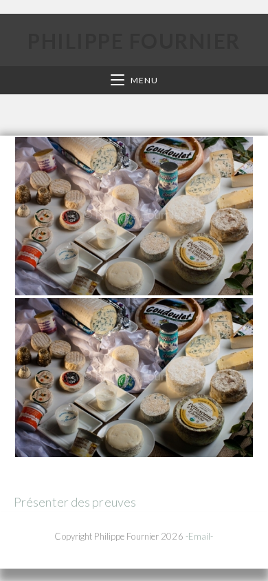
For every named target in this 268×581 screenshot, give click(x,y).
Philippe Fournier (134, 40)
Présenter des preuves (75, 501)
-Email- (200, 536)
